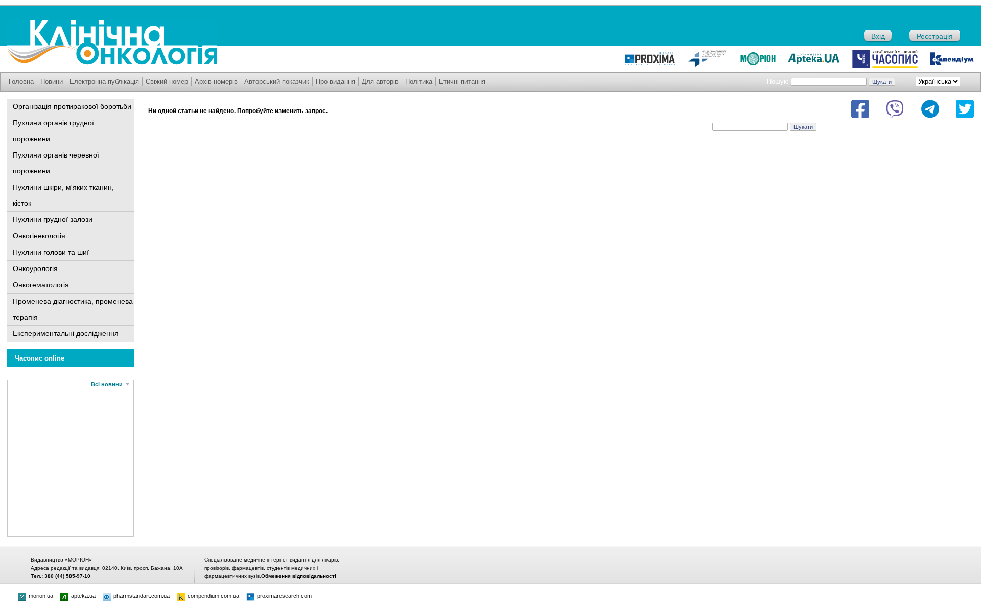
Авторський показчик (276, 81)
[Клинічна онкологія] (112, 62)
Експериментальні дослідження (66, 333)
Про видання (335, 81)
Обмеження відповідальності (298, 576)
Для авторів (380, 81)
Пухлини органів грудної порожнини (53, 131)
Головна (21, 81)
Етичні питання (462, 81)
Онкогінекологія (39, 236)
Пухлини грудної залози (52, 219)
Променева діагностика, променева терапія (73, 309)
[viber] (895, 109)
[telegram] (930, 109)
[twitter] (965, 109)
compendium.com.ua (213, 596)
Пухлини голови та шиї (51, 252)
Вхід (878, 36)
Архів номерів (216, 81)
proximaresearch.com (284, 596)
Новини (51, 81)
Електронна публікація (104, 81)
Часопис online (39, 358)
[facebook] (860, 109)
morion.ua (41, 596)
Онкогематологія (41, 285)
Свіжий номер (167, 81)
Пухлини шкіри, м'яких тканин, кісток (63, 195)
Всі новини (107, 384)
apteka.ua (83, 596)
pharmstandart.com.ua (141, 596)
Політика (418, 81)
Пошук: (778, 81)
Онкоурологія (35, 268)
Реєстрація (935, 36)
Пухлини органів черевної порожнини (56, 163)
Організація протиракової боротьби (72, 106)
